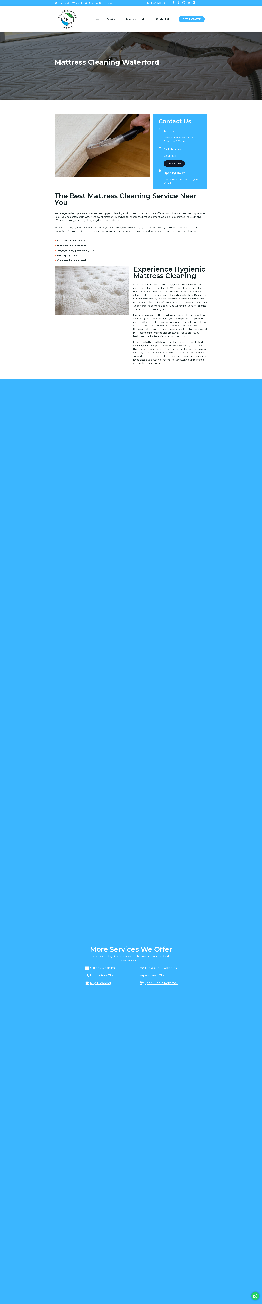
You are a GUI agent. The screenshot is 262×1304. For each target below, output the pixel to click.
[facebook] (173, 2)
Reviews (130, 19)
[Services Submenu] (120, 19)
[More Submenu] (150, 19)
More (144, 19)
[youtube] (189, 2)
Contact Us (163, 19)
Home (97, 19)
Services (112, 19)
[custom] (178, 2)
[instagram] (183, 2)
